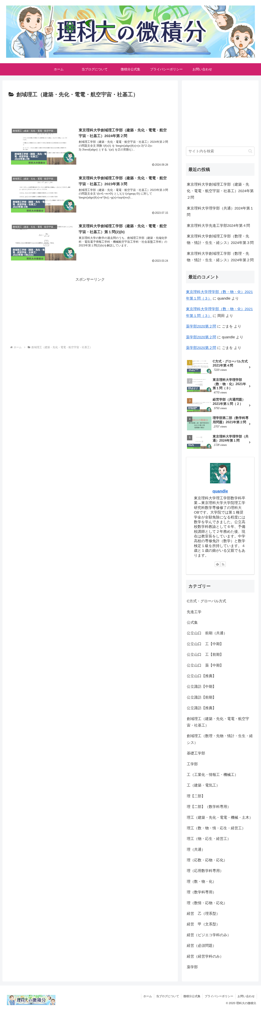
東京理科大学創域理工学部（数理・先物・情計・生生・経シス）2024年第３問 (220, 239)
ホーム (147, 996)
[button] (250, 151)
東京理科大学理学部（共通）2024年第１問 (220, 211)
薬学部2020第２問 (201, 326)
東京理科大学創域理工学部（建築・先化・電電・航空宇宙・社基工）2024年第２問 (220, 191)
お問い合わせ (246, 996)
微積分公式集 (191, 996)
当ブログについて (167, 996)
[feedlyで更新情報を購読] (217, 564)
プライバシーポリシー (219, 996)
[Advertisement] (90, 110)
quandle (220, 491)
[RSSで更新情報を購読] (223, 564)
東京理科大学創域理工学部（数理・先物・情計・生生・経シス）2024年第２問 (220, 256)
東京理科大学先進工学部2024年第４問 (218, 226)
